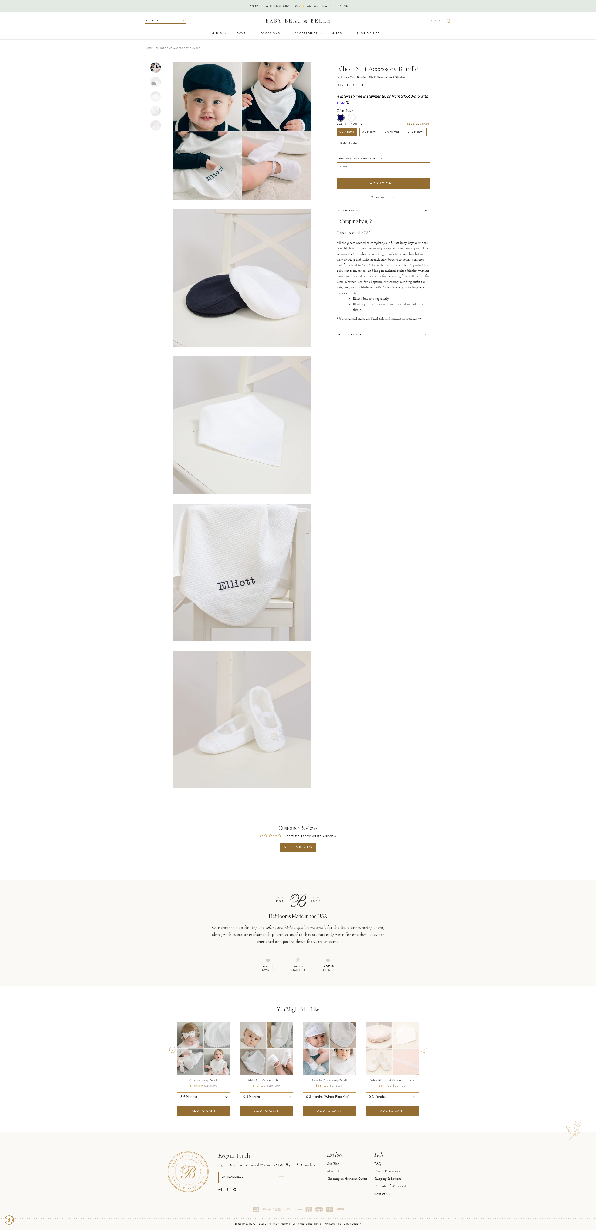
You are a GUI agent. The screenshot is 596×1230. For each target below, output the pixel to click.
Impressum (330, 1224)
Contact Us (382, 1194)
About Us (333, 1171)
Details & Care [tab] (349, 334)
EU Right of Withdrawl (390, 1186)
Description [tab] (347, 210)
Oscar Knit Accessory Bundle (329, 1080)
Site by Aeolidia (351, 1224)
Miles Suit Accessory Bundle (266, 1080)
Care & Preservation (387, 1171)
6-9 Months (392, 131)
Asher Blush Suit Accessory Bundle (392, 1080)
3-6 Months (369, 131)
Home (149, 48)
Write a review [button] (298, 847)
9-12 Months (416, 131)
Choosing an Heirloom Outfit (347, 1178)
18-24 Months (348, 143)
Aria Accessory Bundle (203, 1080)
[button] (341, 118)
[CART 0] (448, 21)
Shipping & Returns (387, 1178)
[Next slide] (423, 1049)
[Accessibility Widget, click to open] (9, 1220)
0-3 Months (346, 131)
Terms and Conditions (306, 1224)
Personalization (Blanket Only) (361, 158)
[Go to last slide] (172, 1049)
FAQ (377, 1164)
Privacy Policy (278, 1224)
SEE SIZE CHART (418, 124)
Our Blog (333, 1164)
